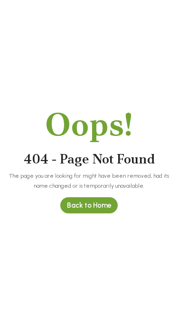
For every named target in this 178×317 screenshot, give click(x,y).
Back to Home (89, 205)
